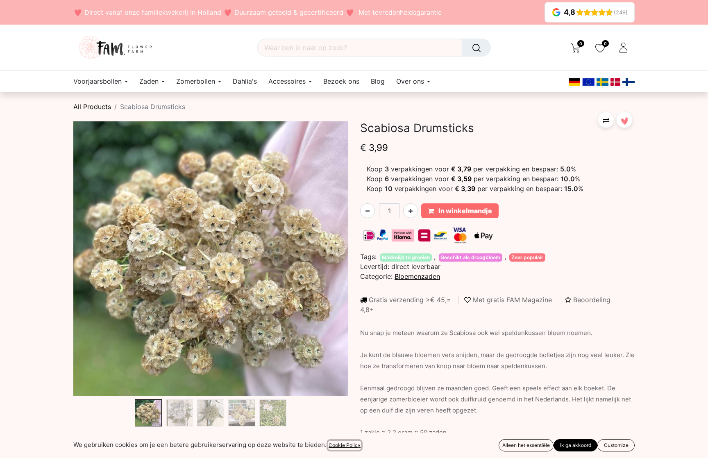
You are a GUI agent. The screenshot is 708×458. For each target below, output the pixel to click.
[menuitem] (245, 81)
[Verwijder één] (367, 210)
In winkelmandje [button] (464, 211)
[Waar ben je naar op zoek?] (476, 47)
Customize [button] (616, 445)
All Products (92, 107)
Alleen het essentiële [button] (526, 445)
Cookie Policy (345, 445)
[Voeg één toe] (410, 210)
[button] (94, 259)
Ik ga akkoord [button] (575, 445)
